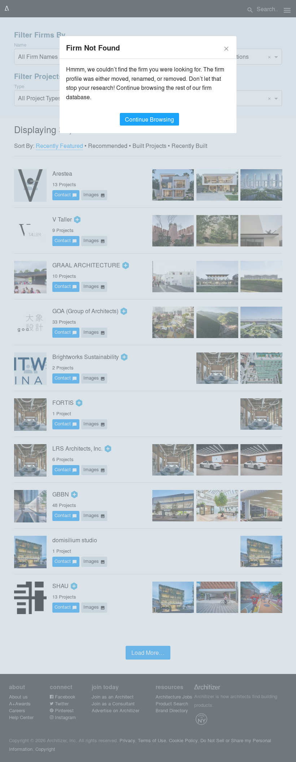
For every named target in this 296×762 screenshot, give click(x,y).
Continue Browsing (149, 119)
